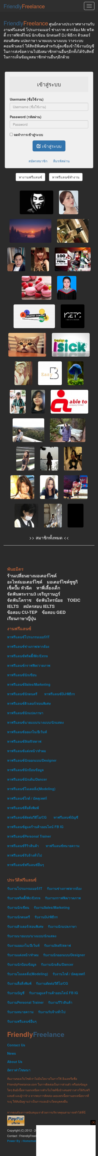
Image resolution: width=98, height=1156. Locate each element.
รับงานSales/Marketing (52, 907)
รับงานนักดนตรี (18, 916)
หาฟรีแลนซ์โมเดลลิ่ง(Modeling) (31, 788)
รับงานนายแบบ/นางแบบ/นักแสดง (31, 935)
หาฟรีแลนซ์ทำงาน (65, 177)
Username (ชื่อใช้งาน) (27, 99)
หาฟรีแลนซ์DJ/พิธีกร (59, 693)
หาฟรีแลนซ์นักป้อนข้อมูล (25, 769)
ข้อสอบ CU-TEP (22, 612)
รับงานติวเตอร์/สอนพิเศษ (25, 926)
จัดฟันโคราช (19, 600)
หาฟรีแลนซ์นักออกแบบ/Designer (31, 760)
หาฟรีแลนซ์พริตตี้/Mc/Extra (27, 655)
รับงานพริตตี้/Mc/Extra (23, 897)
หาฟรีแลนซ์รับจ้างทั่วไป (24, 855)
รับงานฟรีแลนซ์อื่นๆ (22, 1021)
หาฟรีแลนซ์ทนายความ (62, 845)
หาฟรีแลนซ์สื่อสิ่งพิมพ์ (23, 807)
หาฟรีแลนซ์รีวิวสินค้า (23, 845)
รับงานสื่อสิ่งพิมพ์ (19, 983)
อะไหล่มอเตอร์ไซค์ (24, 582)
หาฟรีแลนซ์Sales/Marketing (28, 684)
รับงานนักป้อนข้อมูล (21, 964)
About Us (14, 1061)
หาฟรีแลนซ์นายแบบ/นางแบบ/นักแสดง (35, 722)
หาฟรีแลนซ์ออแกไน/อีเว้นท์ (27, 731)
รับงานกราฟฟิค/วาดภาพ (63, 897)
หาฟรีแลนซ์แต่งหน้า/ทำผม (26, 750)
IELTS (13, 606)
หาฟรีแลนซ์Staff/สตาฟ (24, 741)
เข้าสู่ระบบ (51, 146)
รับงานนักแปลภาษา (62, 926)
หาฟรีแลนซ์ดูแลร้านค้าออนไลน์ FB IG (35, 826)
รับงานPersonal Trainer (25, 1002)
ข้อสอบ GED (54, 612)
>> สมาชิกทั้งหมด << (49, 537)
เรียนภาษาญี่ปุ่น (21, 618)
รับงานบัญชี (15, 992)
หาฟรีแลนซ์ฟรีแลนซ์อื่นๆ (25, 864)
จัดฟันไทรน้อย (49, 600)
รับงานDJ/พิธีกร (46, 916)
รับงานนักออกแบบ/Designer (64, 954)
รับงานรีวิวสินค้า (60, 1002)
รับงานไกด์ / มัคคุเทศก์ (69, 973)
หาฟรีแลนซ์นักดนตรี (22, 693)
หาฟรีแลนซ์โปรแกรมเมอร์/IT (28, 636)
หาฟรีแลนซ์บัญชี (66, 817)
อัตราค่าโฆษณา (18, 1069)
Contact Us (16, 1045)
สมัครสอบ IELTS (39, 606)
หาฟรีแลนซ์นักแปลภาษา (25, 712)
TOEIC (73, 600)
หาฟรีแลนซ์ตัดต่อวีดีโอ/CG (27, 817)
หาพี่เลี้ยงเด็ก (48, 588)
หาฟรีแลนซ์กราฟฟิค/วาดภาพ (28, 665)
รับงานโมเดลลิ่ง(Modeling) (27, 973)
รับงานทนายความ (20, 1011)
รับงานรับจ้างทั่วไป (51, 1011)
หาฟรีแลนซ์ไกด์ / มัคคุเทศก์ (27, 798)
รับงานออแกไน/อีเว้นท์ (23, 945)
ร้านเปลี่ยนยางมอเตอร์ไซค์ (32, 576)
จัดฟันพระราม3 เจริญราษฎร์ (33, 594)
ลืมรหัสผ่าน (61, 160)
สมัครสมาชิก (38, 160)
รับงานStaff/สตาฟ (57, 945)
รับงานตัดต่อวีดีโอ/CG (52, 983)
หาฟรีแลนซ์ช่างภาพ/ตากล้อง (28, 646)
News (11, 1053)
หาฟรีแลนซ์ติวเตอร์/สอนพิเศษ (29, 703)
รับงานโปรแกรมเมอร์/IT (24, 888)
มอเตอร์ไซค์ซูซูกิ (62, 582)
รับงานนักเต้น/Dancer (57, 964)
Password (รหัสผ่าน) (25, 116)
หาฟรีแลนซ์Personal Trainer (29, 836)
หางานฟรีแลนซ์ (30, 177)
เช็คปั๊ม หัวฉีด (19, 588)
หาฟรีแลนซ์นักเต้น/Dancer (27, 779)
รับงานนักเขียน (18, 907)
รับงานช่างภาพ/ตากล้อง (64, 888)
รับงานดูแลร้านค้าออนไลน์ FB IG (53, 992)
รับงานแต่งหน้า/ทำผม (23, 954)
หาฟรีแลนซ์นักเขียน (22, 674)
